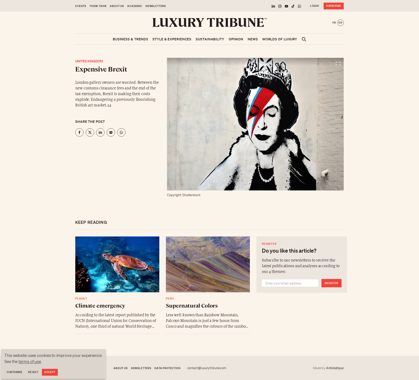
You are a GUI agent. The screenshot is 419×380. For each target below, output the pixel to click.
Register (331, 283)
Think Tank (97, 6)
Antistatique (335, 368)
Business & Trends (130, 39)
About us (117, 6)
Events (80, 6)
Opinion (236, 39)
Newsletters (156, 6)
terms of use (30, 361)
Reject (33, 372)
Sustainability (210, 39)
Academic (134, 6)
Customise (14, 372)
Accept (49, 372)
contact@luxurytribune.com (207, 368)
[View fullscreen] (255, 124)
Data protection (168, 368)
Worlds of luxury (279, 39)
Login (314, 6)
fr (334, 22)
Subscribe (333, 6)
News (253, 39)
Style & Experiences (172, 39)
